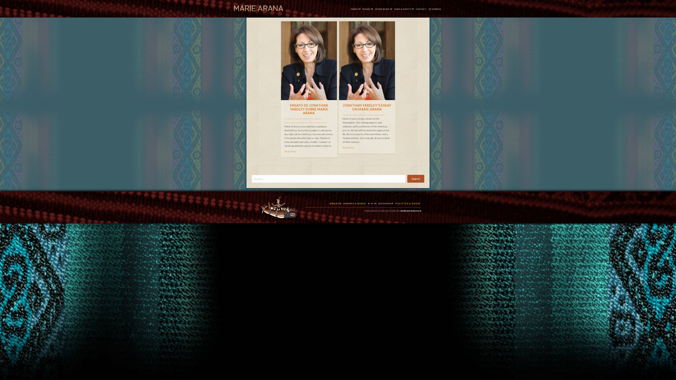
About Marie (301, 118)
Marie (354, 9)
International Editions (296, 122)
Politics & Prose (408, 203)
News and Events (318, 122)
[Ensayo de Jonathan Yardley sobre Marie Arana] (309, 60)
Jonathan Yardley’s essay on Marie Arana (367, 107)
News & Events (402, 9)
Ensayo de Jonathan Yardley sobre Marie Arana (309, 109)
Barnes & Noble (354, 203)
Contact (421, 9)
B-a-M (372, 203)
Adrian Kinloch (410, 211)
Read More (290, 151)
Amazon (336, 203)
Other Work (382, 9)
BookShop (386, 203)
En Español (435, 9)
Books (366, 9)
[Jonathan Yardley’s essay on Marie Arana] (367, 60)
